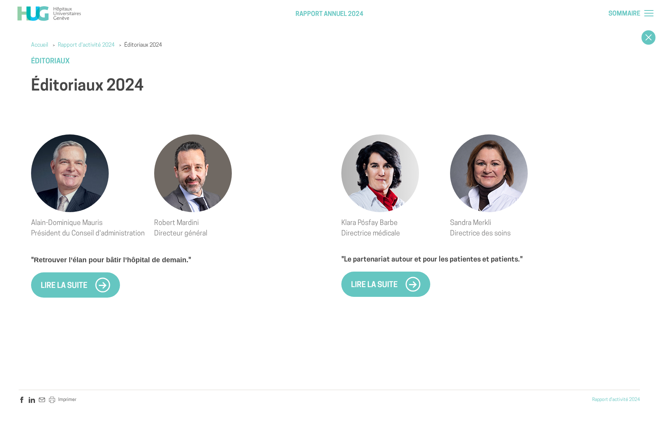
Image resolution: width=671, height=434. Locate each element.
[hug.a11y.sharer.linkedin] (32, 400)
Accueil (39, 45)
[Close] (648, 37)
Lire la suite (65, 286)
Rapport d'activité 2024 (86, 45)
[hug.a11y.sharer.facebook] (22, 400)
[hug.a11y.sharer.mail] (42, 400)
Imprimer (67, 399)
